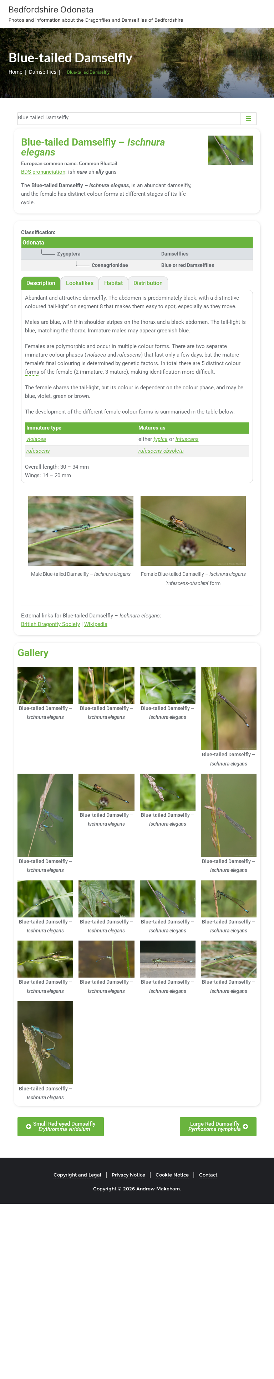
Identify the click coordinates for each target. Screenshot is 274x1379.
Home (15, 71)
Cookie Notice (172, 1175)
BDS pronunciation (43, 172)
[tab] (41, 283)
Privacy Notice (128, 1175)
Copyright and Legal (77, 1175)
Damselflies (42, 71)
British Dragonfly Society (50, 624)
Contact (208, 1175)
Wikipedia (95, 624)
